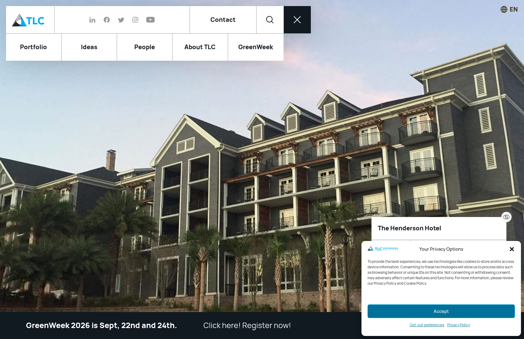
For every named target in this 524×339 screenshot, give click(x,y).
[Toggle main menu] (297, 19)
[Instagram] (135, 19)
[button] (512, 249)
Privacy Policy (458, 325)
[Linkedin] (94, 19)
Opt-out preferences (427, 325)
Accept (441, 311)
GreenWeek (255, 47)
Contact (223, 20)
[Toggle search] (270, 19)
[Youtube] (148, 19)
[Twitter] (121, 19)
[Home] (30, 19)
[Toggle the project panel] (506, 217)
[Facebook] (106, 19)
